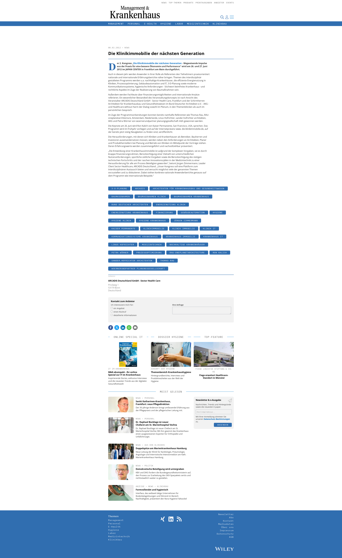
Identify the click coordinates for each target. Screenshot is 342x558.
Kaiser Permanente (123, 228)
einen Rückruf (120, 311)
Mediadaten (226, 524)
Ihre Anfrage (178, 305)
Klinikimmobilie (154, 228)
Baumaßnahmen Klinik (152, 196)
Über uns (227, 527)
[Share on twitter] (116, 327)
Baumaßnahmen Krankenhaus (191, 196)
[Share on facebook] (110, 327)
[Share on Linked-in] (123, 327)
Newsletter (226, 514)
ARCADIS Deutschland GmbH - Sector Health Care (134, 280)
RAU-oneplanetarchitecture (187, 252)
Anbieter (219, 2)
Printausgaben (204, 2)
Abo (231, 517)
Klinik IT (209, 228)
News (164, 2)
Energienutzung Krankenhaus (130, 212)
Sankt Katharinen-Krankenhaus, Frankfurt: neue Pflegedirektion (153, 403)
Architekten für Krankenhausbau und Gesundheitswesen (188, 188)
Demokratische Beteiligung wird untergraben (160, 469)
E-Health (150, 23)
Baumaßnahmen (121, 196)
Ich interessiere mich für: (122, 305)
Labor (179, 23)
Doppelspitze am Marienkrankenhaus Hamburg (161, 448)
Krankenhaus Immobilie (180, 236)
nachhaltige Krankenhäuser (187, 244)
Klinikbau (220, 23)
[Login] (226, 17)
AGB (231, 537)
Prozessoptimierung (149, 252)
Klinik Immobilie (183, 228)
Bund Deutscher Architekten (130, 204)
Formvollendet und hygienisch (152, 489)
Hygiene (165, 23)
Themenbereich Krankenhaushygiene (171, 372)
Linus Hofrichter (123, 244)
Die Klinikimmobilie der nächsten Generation (157, 63)
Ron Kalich (220, 252)
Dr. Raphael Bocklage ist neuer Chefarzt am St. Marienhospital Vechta (156, 423)
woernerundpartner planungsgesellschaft (138, 268)
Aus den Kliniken (155, 445)
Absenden (222, 425)
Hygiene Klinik (121, 220)
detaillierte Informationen (125, 315)
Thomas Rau (167, 260)
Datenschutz (225, 533)
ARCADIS (140, 188)
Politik (149, 465)
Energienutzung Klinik (171, 204)
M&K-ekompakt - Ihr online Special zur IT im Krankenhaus (124, 373)
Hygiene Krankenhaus (152, 220)
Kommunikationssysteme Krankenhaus (135, 236)
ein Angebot (119, 308)
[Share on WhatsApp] (129, 327)
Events (230, 2)
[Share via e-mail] (135, 327)
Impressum (227, 530)
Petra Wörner (120, 252)
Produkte (188, 2)
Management (116, 23)
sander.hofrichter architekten (132, 260)
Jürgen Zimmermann (186, 220)
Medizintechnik (198, 23)
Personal (134, 23)
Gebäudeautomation (193, 212)
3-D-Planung (119, 188)
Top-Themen (175, 2)
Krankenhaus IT (213, 236)
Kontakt (228, 520)
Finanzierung (164, 212)
